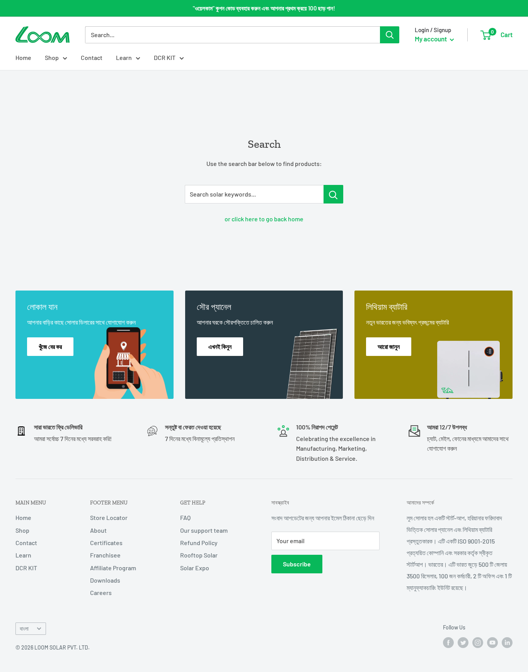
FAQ (185, 517)
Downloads (105, 580)
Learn (124, 57)
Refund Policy (199, 542)
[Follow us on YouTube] (492, 642)
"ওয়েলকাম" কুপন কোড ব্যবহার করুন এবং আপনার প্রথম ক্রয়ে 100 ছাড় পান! (264, 8)
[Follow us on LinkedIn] (507, 642)
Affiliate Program (113, 567)
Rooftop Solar (199, 555)
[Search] (389, 34)
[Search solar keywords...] (333, 194)
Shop (52, 57)
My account (431, 39)
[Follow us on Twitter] (463, 642)
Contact (91, 57)
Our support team (204, 530)
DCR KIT (164, 57)
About (98, 530)
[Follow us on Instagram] (477, 642)
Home (23, 57)
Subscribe (297, 564)
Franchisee (105, 555)
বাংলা (24, 628)
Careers (101, 592)
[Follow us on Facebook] (448, 642)
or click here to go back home (264, 218)
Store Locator (109, 517)
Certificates (106, 542)
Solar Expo (194, 567)
